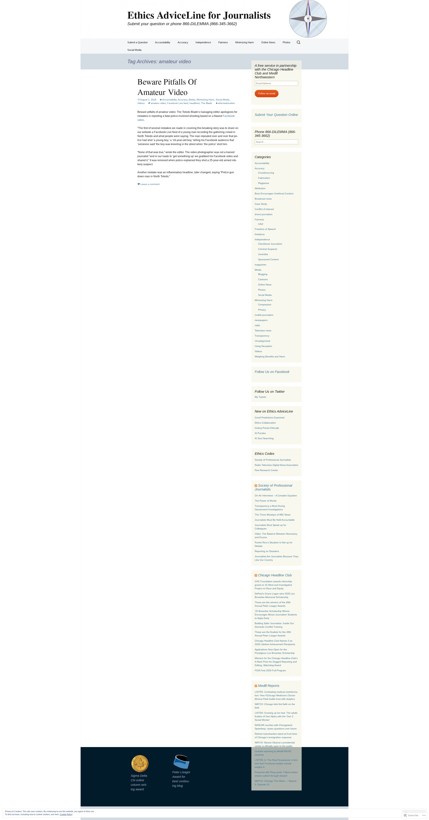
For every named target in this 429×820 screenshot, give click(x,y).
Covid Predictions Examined (269, 417)
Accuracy (183, 42)
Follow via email (266, 93)
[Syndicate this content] (256, 485)
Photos (286, 42)
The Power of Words (266, 500)
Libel (260, 224)
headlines (195, 103)
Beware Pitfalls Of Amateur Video (167, 86)
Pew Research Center (266, 470)
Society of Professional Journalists (273, 459)
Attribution (260, 188)
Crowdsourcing (266, 172)
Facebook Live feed (177, 103)
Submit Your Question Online (276, 115)
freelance (260, 234)
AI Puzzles (260, 433)
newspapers (261, 320)
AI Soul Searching (264, 438)
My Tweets (260, 397)
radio (257, 325)
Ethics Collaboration (265, 422)
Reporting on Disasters (267, 551)
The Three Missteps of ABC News (272, 514)
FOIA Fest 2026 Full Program (270, 670)
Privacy (262, 309)
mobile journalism (264, 315)
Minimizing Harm (244, 42)
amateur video (158, 103)
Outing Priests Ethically (267, 428)
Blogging (262, 274)
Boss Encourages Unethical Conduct (274, 193)
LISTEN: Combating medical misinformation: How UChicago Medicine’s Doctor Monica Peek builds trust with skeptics (276, 695)
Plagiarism (263, 183)
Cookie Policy (66, 814)
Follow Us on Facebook (272, 372)
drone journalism (263, 214)
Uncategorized (262, 341)
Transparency (262, 335)
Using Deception (263, 346)
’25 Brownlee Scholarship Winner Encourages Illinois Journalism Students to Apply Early (276, 614)
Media (192, 99)
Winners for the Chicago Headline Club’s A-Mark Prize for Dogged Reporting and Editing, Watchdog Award (276, 662)
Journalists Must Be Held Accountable (275, 519)
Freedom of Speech (265, 229)
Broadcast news (263, 198)
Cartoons (263, 279)
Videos (141, 103)
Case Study (261, 204)
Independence (203, 42)
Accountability (162, 42)
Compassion (264, 304)
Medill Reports (268, 686)
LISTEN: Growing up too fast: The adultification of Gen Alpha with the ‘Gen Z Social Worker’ (276, 716)
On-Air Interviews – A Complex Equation (276, 495)
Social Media (134, 49)
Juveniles (263, 254)
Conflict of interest (264, 209)
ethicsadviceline (226, 103)
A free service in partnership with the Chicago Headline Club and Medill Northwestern (275, 71)
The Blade (206, 103)
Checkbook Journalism (270, 243)
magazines (260, 264)
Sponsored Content (268, 259)
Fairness (223, 42)
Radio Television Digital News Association (276, 465)
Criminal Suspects (267, 249)
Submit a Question (137, 42)
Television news (263, 330)
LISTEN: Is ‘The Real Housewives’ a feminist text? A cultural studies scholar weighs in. (276, 763)
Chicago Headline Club (275, 575)
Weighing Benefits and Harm (270, 356)
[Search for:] (299, 42)
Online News (268, 42)
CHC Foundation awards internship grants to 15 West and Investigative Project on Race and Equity (273, 585)
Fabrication (264, 178)
